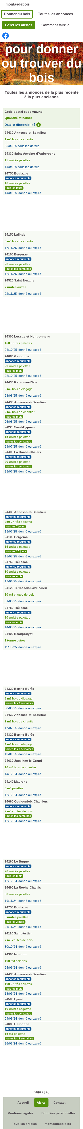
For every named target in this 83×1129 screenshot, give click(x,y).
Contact (60, 1102)
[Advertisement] (41, 212)
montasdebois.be (58, 1123)
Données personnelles (58, 1113)
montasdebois (18, 4)
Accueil (23, 1102)
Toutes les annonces (55, 14)
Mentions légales (20, 1113)
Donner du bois (17, 14)
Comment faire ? (55, 25)
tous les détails (28, 146)
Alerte (41, 1102)
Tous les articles (24, 1123)
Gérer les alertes (18, 25)
